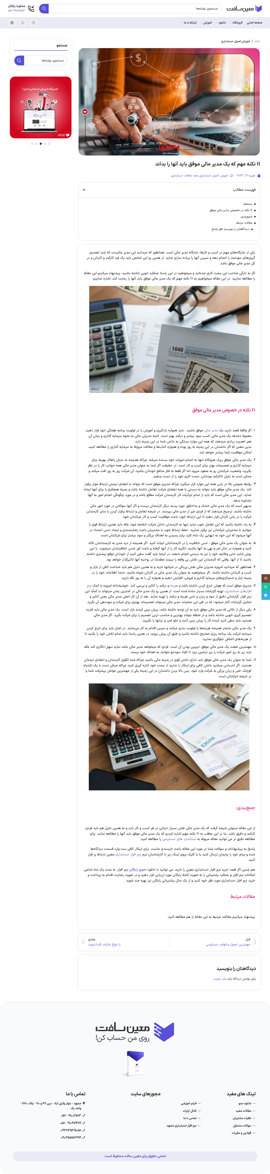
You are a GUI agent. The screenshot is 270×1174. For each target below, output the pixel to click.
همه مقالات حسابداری (184, 175)
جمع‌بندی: (246, 216)
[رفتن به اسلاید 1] (49, 144)
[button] (84, 189)
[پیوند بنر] (48, 107)
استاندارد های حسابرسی (179, 839)
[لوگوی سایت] (244, 8)
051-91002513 (16, 11)
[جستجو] (44, 8)
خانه (257, 41)
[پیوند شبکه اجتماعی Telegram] (12, 23)
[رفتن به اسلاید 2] (45, 144)
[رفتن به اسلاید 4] (36, 144)
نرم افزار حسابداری (128, 854)
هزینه (174, 585)
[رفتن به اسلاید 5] (32, 144)
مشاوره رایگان (16, 6)
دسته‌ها (248, 204)
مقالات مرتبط (244, 223)
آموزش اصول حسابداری (235, 41)
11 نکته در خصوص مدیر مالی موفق (231, 210)
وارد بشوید (219, 979)
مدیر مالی (211, 430)
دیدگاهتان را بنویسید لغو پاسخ (231, 229)
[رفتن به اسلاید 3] (41, 144)
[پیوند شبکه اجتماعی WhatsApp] (23, 23)
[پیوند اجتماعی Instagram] (33, 23)
